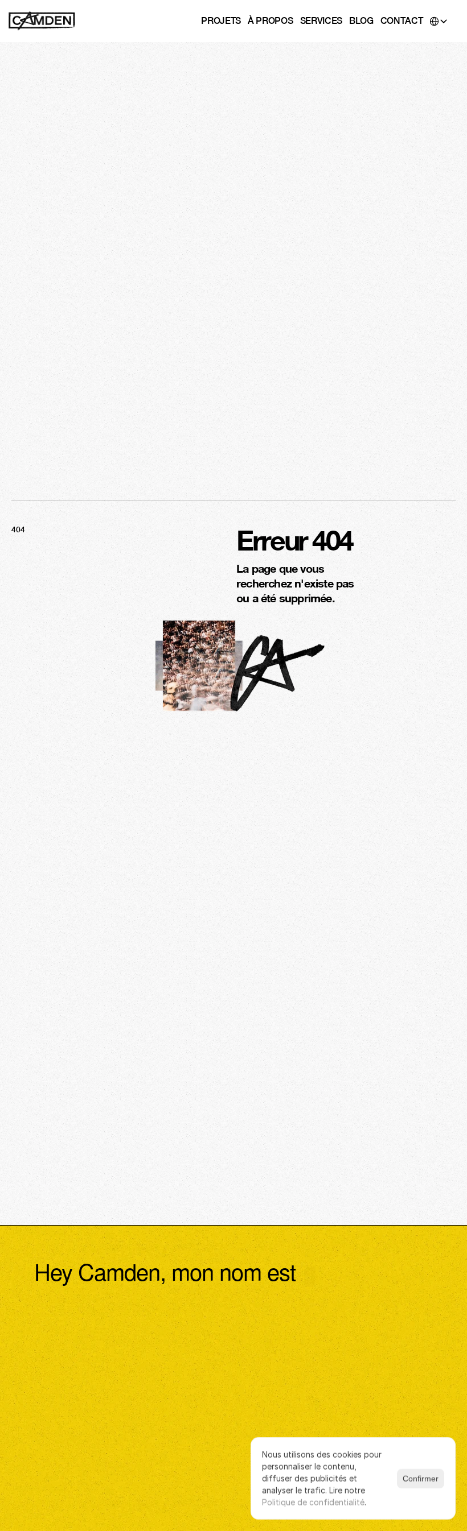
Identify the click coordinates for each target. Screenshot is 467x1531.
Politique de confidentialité (313, 1502)
